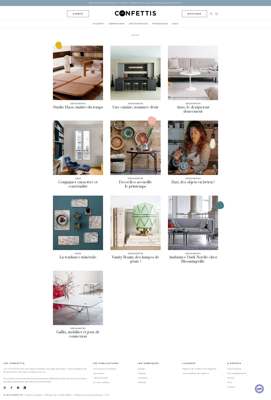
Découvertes (138, 23)
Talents (98, 23)
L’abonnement (100, 378)
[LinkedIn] (25, 388)
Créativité (142, 378)
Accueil (135, 35)
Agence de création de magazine (199, 369)
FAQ (229, 382)
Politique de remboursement (88, 395)
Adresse (142, 382)
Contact (231, 387)
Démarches (117, 23)
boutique (194, 14)
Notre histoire (234, 369)
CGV (107, 395)
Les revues (98, 373)
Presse (230, 378)
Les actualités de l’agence (196, 373)
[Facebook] (11, 388)
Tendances (160, 23)
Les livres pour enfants (104, 369)
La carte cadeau (101, 382)
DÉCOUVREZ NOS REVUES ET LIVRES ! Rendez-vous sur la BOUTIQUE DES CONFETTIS (135, 3)
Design (141, 369)
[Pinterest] (18, 388)
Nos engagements (236, 373)
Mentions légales (33, 395)
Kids (175, 23)
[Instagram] (5, 388)
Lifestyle (142, 373)
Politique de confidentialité (57, 395)
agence (78, 14)
